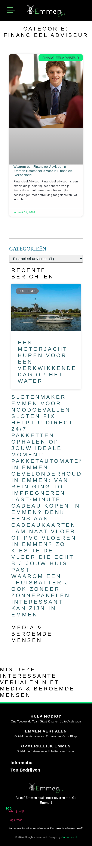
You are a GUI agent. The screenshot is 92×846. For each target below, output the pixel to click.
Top (8, 808)
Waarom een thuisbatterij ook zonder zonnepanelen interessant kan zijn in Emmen (40, 595)
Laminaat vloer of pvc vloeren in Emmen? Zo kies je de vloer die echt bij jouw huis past (43, 550)
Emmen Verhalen (46, 731)
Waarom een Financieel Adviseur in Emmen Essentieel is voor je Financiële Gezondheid (43, 171)
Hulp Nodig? (46, 716)
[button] (11, 11)
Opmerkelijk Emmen (46, 746)
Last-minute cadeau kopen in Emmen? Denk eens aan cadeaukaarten (45, 512)
